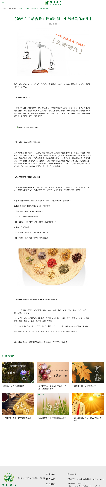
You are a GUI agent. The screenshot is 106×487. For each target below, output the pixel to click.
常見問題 (50, 483)
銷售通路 (50, 474)
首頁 (4, 8)
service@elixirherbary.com (90, 479)
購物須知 (50, 479)
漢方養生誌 (12, 8)
